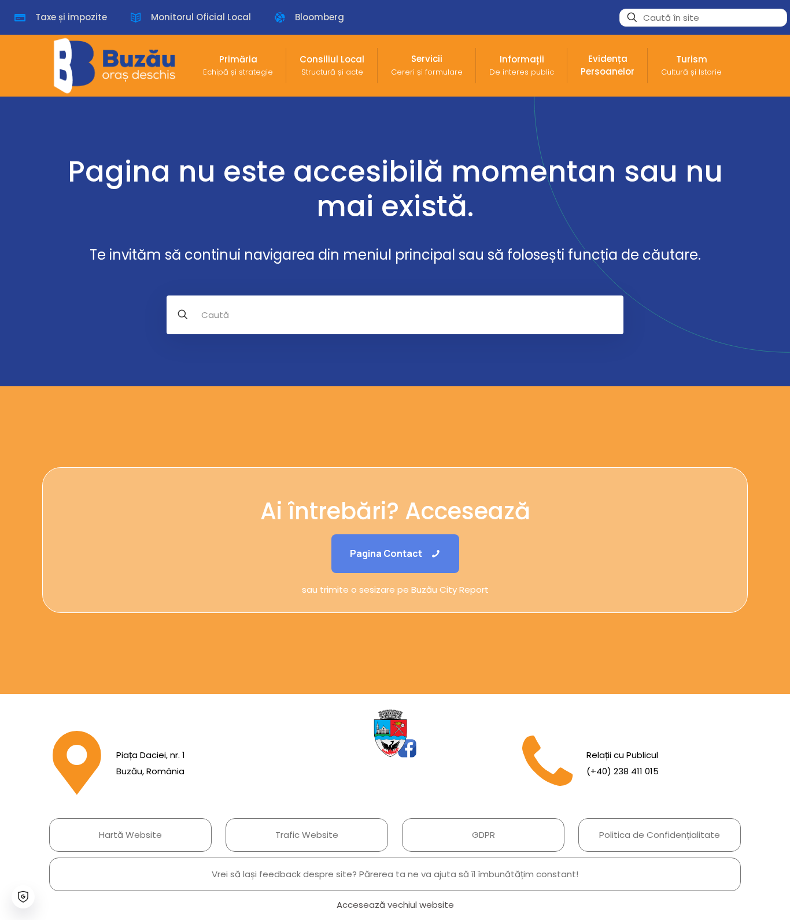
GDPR (483, 835)
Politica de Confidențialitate (659, 835)
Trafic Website (306, 835)
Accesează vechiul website (395, 905)
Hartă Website (130, 835)
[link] (395, 733)
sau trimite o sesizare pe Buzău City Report (395, 589)
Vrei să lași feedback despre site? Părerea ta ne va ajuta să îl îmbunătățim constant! (395, 874)
